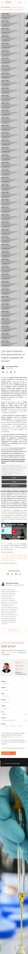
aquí (16, 563)
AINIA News (7, 7)
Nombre (3, 681)
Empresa (3, 699)
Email (2, 693)
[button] (20, 2)
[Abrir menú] (2, 2)
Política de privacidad (15, 488)
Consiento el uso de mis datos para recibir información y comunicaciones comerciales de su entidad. (13, 742)
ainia (5, 544)
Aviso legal (23, 488)
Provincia (3, 717)
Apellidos (3, 687)
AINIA (2, 7)
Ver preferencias (14, 485)
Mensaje (3, 723)
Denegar (14, 481)
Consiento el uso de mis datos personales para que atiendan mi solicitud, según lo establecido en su (13, 735)
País (2, 712)
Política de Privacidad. (16, 737)
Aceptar (14, 477)
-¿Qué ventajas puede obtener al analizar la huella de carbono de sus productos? (14, 558)
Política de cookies (6, 488)
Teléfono (3, 705)
